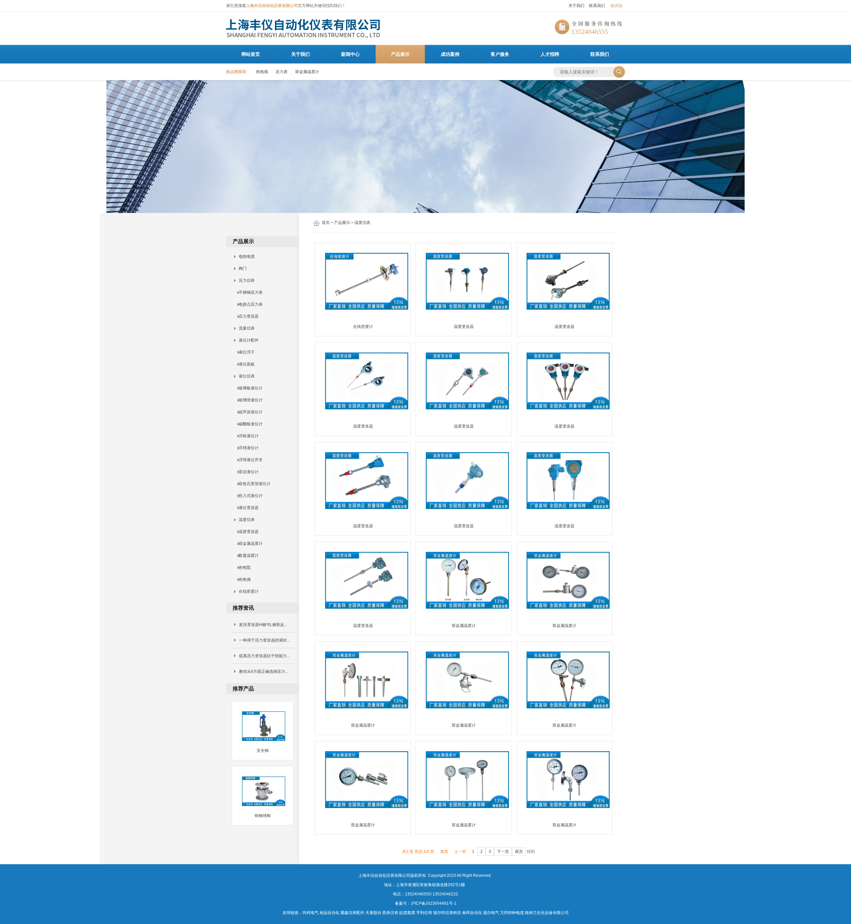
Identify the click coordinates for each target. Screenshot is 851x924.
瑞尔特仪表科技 (447, 912)
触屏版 (617, 5)
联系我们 (597, 5)
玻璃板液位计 (249, 388)
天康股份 (373, 912)
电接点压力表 (249, 304)
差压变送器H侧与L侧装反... (263, 624)
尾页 (519, 851)
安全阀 (263, 750)
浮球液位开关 (249, 460)
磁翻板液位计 (249, 424)
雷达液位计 (247, 471)
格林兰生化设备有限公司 (547, 912)
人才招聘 (550, 54)
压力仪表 (245, 280)
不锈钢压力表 (249, 292)
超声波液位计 (249, 412)
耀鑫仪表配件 (352, 912)
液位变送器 (247, 507)
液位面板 (245, 364)
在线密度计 (247, 591)
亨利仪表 (424, 912)
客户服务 (500, 54)
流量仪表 (245, 328)
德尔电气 (491, 912)
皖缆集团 (407, 912)
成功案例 (450, 54)
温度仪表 (362, 222)
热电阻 (243, 567)
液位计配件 (247, 340)
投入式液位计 (249, 495)
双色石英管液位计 (253, 483)
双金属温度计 (307, 71)
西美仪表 (390, 912)
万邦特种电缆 (512, 912)
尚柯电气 (310, 912)
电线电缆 (245, 256)
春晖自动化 (472, 912)
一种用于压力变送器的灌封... (264, 640)
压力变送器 (247, 316)
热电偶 (262, 71)
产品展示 (400, 54)
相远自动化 (329, 912)
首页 (326, 222)
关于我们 (576, 5)
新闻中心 (350, 54)
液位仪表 (245, 376)
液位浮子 (245, 352)
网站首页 (250, 54)
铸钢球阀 (263, 815)
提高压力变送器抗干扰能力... (264, 656)
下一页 (503, 851)
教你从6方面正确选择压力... (263, 671)
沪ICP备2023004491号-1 (433, 903)
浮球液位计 (247, 448)
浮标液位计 (247, 436)
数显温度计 (247, 555)
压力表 (282, 71)
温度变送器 (247, 531)
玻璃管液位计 (249, 400)
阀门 (241, 268)
